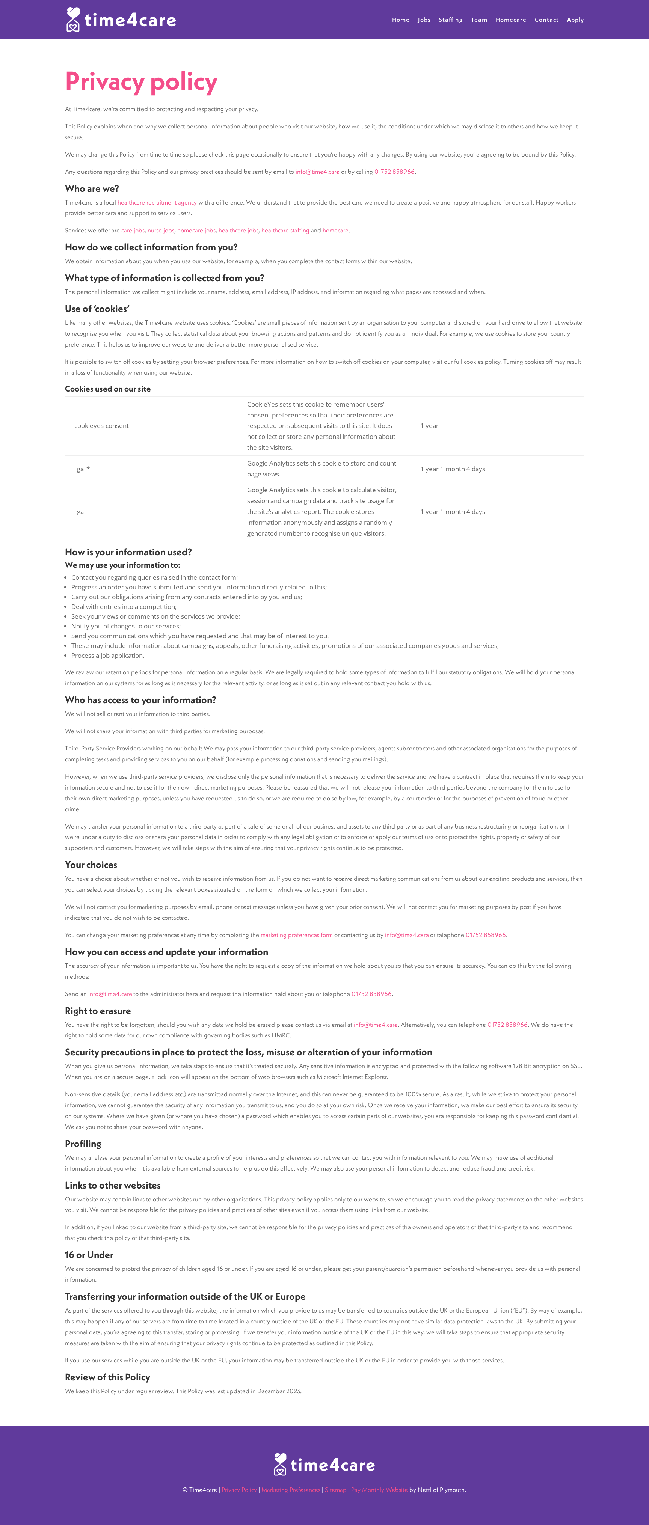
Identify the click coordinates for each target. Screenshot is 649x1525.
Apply (575, 19)
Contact (547, 19)
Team (479, 19)
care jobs (133, 230)
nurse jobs (161, 230)
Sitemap (336, 1490)
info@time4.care (318, 171)
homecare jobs (196, 230)
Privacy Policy (239, 1490)
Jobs (424, 19)
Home (401, 19)
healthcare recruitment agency (157, 202)
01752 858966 (394, 171)
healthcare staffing (285, 230)
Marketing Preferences (290, 1490)
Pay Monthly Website (379, 1490)
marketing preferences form (297, 935)
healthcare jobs (238, 230)
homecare (336, 230)
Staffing (451, 19)
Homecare (511, 19)
